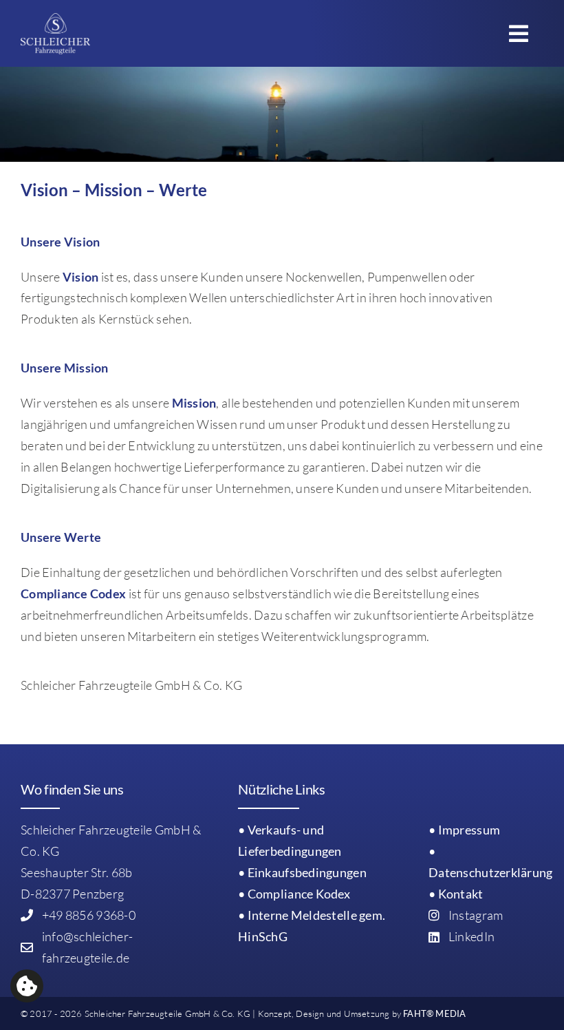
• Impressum (464, 829)
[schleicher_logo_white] (55, 19)
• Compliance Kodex (294, 893)
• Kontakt (456, 893)
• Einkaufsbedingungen (302, 872)
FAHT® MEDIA (434, 1013)
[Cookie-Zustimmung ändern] (26, 985)
